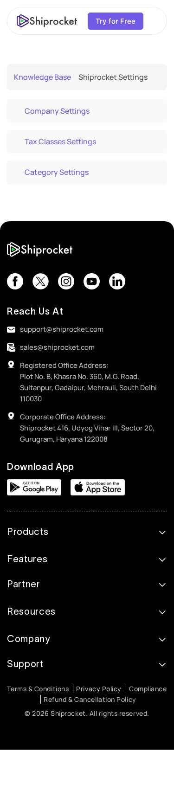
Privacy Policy (99, 688)
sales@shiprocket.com (57, 347)
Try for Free (115, 21)
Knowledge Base (42, 77)
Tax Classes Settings (60, 141)
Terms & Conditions (38, 688)
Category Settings (57, 172)
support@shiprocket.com (61, 329)
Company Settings (57, 111)
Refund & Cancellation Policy (90, 699)
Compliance (148, 688)
